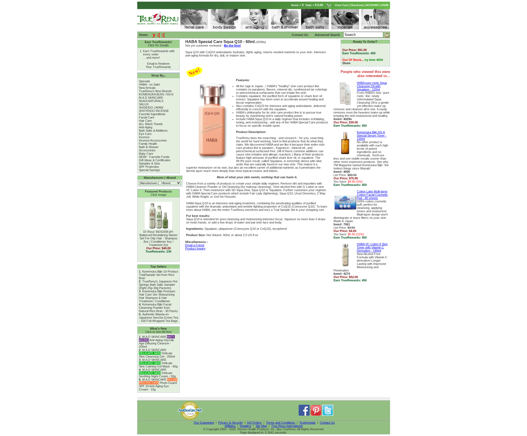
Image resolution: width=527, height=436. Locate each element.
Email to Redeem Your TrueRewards (158, 65)
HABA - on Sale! (149, 84)
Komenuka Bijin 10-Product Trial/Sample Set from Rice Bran (158, 275)
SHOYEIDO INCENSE (154, 110)
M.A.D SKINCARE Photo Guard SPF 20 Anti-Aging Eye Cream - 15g (158, 384)
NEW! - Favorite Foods (154, 156)
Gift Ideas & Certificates (154, 160)
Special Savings (149, 170)
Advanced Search (328, 34)
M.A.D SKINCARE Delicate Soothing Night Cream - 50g (157, 373)
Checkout (356, 5)
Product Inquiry (195, 248)
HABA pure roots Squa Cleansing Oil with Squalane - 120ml (372, 86)
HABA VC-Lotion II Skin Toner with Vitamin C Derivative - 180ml (372, 247)
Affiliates (230, 425)
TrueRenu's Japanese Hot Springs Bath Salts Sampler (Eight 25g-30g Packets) (158, 285)
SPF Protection (149, 166)
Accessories (147, 150)
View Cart (341, 5)
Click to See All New (158, 331)
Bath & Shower (149, 147)
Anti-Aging (145, 127)
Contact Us (300, 34)
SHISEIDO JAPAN (151, 107)
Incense (144, 137)
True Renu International (286, 425)
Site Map (261, 425)
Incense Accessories (153, 140)
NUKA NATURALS (151, 101)
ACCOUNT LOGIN (377, 5)
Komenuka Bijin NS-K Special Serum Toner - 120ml (371, 135)
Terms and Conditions (281, 422)
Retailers (245, 425)
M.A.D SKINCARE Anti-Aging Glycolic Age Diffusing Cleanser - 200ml (157, 341)
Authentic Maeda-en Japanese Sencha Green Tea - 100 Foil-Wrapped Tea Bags (158, 317)
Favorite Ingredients (152, 114)
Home (143, 34)
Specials (144, 81)
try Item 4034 (374, 59)
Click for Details (158, 45)
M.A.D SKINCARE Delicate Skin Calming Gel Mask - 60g (158, 363)
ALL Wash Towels (151, 124)
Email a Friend (194, 245)
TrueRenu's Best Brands (155, 91)
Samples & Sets (149, 163)
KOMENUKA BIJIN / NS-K (156, 94)
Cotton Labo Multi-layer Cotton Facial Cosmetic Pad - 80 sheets (372, 195)
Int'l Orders (254, 422)
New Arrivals (147, 87)
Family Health (148, 143)
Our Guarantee (204, 422)
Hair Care (145, 120)
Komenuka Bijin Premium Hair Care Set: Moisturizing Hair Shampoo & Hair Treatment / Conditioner (157, 296)
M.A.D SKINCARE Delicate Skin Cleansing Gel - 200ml (157, 353)
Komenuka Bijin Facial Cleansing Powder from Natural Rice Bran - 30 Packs (158, 308)
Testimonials (307, 422)
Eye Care (145, 133)
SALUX (143, 104)
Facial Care (146, 117)
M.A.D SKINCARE (151, 97)
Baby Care (146, 153)
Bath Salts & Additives (153, 130)
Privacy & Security (230, 422)
